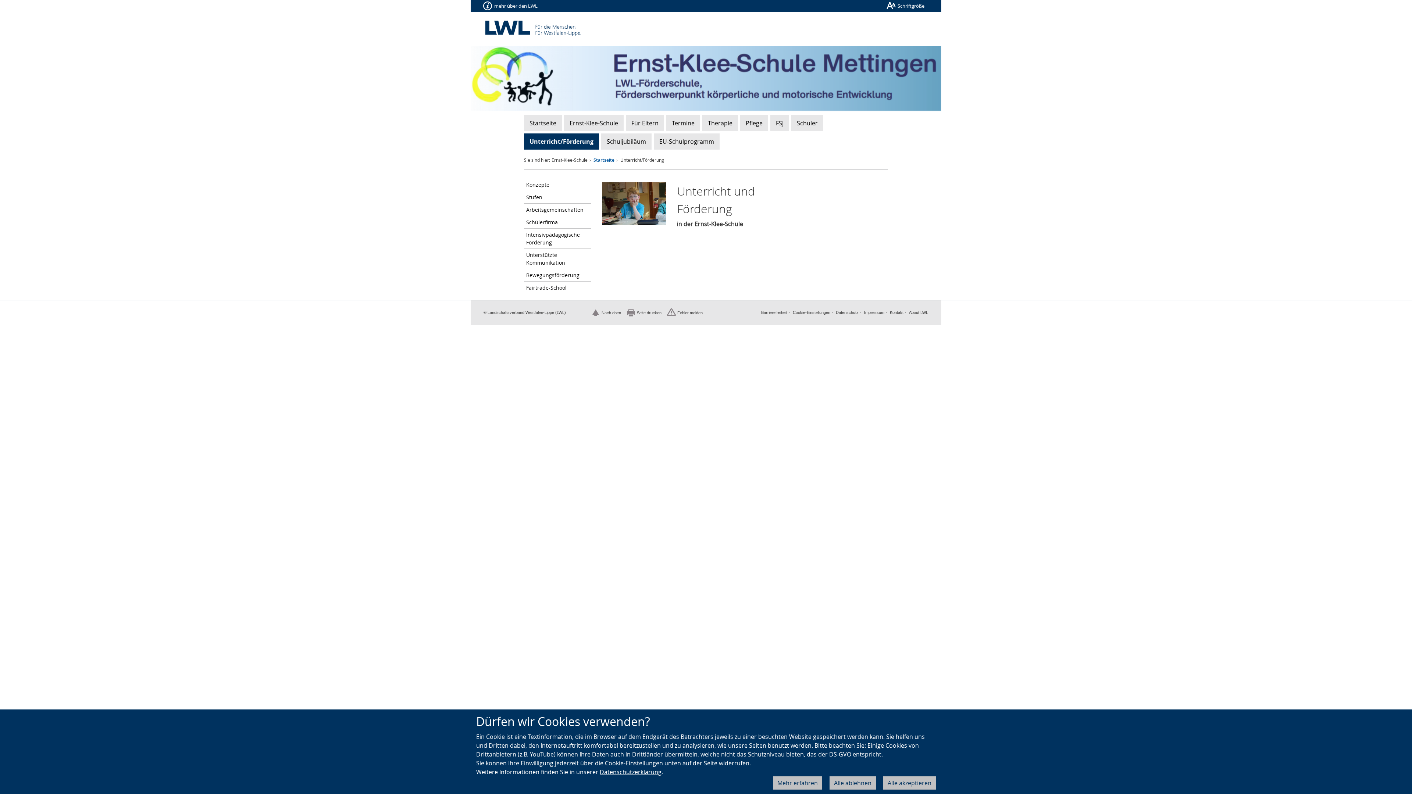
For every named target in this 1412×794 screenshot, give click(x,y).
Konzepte (537, 184)
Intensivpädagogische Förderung (553, 238)
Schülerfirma (542, 222)
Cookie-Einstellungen (811, 312)
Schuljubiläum (626, 141)
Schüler (807, 123)
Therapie (720, 123)
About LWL (918, 312)
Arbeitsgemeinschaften (555, 209)
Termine (683, 123)
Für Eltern (645, 123)
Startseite (543, 123)
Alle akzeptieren (909, 783)
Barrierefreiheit (774, 312)
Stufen (534, 197)
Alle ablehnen (852, 783)
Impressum (874, 312)
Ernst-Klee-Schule (594, 123)
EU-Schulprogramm (686, 141)
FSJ (780, 123)
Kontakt (896, 312)
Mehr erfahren (797, 783)
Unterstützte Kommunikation (545, 258)
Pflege (754, 123)
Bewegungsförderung (553, 275)
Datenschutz (847, 312)
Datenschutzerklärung (631, 772)
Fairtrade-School (546, 287)
